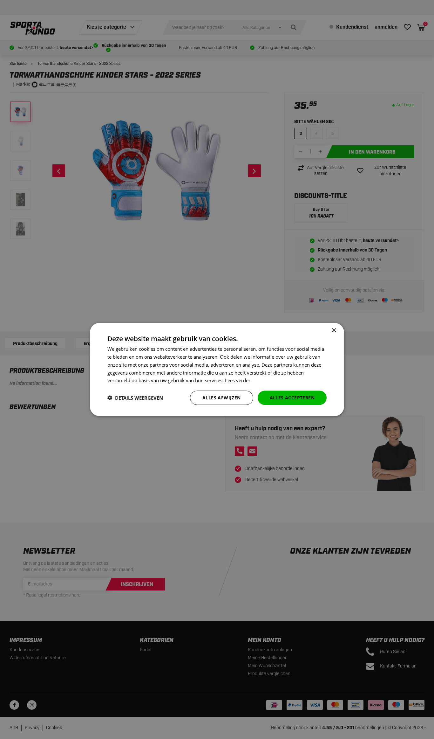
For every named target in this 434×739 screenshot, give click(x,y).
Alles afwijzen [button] (221, 398)
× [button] (333, 330)
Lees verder (237, 380)
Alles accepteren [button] (292, 398)
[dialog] (217, 369)
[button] (135, 397)
